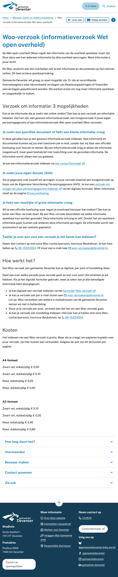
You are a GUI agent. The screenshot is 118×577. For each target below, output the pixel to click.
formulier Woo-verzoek (79, 290)
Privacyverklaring (38, 193)
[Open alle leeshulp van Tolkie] (113, 20)
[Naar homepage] (16, 6)
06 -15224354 (27, 248)
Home (5, 17)
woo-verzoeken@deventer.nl (90, 248)
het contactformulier (70, 163)
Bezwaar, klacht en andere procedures (33, 17)
